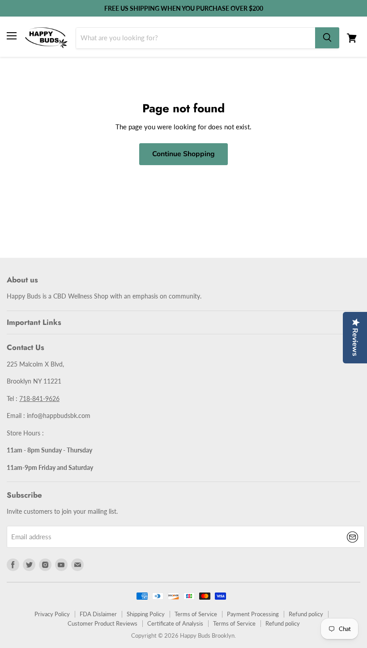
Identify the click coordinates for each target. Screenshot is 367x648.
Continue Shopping (183, 154)
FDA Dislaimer (98, 614)
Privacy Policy (52, 614)
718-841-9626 (39, 398)
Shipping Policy (146, 614)
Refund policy (306, 614)
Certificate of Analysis (175, 623)
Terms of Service (196, 614)
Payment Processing (253, 614)
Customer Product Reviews (102, 623)
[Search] (327, 37)
